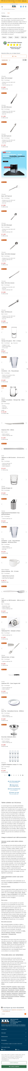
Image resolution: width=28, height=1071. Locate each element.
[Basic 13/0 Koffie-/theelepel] (14, 245)
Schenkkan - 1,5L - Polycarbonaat (10, 371)
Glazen (16, 892)
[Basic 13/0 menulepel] (14, 69)
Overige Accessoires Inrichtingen (12, 996)
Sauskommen (4, 934)
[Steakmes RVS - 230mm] (14, 423)
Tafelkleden (15, 942)
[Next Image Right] (26, 332)
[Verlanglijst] (23, 6)
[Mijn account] (21, 6)
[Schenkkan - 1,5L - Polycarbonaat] (14, 362)
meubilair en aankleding (13, 882)
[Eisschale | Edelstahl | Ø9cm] (14, 730)
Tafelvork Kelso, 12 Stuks (7, 657)
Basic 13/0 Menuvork (6, 312)
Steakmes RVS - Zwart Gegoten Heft (10, 683)
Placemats (20, 994)
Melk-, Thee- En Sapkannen (12, 988)
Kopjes (19, 892)
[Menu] (2, 7)
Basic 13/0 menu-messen (7, 283)
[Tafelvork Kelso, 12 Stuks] (14, 649)
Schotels (4, 917)
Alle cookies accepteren (14, 1066)
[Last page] (23, 775)
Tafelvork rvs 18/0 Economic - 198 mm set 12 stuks (13, 601)
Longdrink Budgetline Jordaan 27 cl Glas (11, 764)
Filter (15, 56)
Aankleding (14, 986)
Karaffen (16, 991)
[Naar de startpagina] (14, 7)
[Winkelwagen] (26, 6)
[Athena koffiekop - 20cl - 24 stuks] (14, 563)
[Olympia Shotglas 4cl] (14, 480)
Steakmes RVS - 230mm (7, 430)
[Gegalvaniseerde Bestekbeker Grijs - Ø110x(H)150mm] (14, 504)
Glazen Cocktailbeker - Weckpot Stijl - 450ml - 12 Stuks (13, 400)
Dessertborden (15, 915)
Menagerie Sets (12, 934)
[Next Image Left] (2, 332)
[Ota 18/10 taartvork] (14, 127)
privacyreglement (6, 1011)
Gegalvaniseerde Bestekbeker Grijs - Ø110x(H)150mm (10, 513)
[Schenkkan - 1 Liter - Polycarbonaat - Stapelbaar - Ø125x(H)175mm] (14, 532)
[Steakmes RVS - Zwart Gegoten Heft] (14, 675)
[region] (14, 1061)
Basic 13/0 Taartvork (6, 196)
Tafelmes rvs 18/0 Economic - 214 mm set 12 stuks (12, 458)
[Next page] (20, 775)
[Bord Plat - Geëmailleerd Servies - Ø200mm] (14, 702)
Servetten (3, 894)
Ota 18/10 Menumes (6, 107)
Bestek (12, 892)
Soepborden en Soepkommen (7, 909)
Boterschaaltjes (22, 915)
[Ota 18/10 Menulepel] (14, 216)
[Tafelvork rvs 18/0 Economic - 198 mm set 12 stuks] (14, 592)
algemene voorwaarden (17, 1009)
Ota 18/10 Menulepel (6, 225)
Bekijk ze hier (24, 0)
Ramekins (13, 932)
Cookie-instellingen (14, 1062)
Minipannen (18, 932)
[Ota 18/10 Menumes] (14, 98)
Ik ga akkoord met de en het (14, 1010)
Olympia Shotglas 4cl (6, 488)
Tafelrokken (21, 942)
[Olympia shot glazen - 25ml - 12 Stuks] (14, 332)
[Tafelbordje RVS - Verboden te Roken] (14, 622)
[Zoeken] (2, 9)
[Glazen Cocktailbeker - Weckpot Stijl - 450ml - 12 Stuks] (14, 391)
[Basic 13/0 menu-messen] (14, 274)
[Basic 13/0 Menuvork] (14, 303)
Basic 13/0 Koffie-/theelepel (8, 254)
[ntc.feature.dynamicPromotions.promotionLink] (14, 164)
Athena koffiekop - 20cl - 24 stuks (10, 571)
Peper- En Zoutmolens (12, 894)
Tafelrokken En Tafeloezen (12, 994)
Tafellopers (3, 942)
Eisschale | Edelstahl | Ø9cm (8, 737)
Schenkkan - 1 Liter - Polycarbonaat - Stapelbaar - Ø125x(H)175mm (10, 541)
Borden (23, 892)
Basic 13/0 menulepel (6, 78)
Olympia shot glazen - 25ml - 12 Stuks (11, 341)
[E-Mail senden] (25, 1014)
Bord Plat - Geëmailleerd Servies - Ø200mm (12, 711)
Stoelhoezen (9, 942)
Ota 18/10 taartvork (6, 136)
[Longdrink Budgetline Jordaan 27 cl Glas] (14, 756)
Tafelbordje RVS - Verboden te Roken (10, 630)
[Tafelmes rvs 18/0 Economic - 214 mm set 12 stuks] (14, 449)
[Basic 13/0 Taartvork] (14, 187)
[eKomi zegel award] (5, 43)
